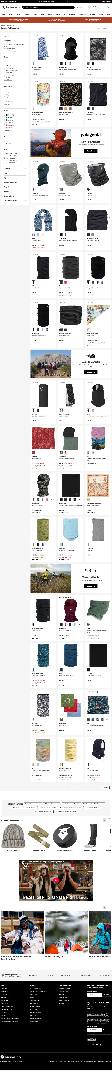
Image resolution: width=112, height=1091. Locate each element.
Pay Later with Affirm (7, 1009)
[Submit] (23, 7)
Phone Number (92, 1026)
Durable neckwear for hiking (72, 804)
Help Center (4, 988)
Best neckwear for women (34, 804)
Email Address (92, 991)
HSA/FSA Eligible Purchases (9, 1021)
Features (7, 169)
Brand (6, 57)
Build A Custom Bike (7, 1006)
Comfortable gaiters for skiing (44, 811)
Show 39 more (8, 80)
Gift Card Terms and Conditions (10, 1018)
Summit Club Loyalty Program (38, 991)
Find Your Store (106, 1)
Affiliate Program (35, 1006)
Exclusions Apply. (91, 1013)
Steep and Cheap (63, 991)
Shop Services (34, 1003)
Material (7, 191)
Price (5, 173)
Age (5, 178)
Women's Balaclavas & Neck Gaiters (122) (14, 45)
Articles (32, 997)
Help (2, 985)
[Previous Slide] (18, 1)
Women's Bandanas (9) (10, 51)
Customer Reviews (10, 201)
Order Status (4, 994)
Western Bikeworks (64, 1000)
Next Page (105, 787)
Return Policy (5, 997)
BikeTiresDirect (63, 997)
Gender (6, 137)
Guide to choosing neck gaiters (48, 807)
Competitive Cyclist (64, 988)
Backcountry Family (65, 985)
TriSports (61, 1003)
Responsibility (9, 196)
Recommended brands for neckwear (71, 807)
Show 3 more (7, 104)
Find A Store (4, 991)
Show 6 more (7, 130)
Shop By (6, 187)
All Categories (34, 1021)
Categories (7, 41)
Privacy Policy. (104, 1023)
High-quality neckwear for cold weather (24, 807)
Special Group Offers (36, 1018)
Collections (33, 1015)
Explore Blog (33, 994)
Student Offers (34, 1009)
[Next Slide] (94, 1)
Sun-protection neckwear (93, 807)
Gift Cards (4, 1015)
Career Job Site (34, 1000)
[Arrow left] (104, 820)
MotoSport (62, 994)
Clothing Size (8, 86)
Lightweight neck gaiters (52, 804)
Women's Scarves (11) (10, 48)
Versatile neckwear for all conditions (67, 811)
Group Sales (4, 1012)
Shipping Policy (5, 1003)
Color (6, 111)
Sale (5, 149)
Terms (98, 1023)
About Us (33, 985)
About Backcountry (35, 988)
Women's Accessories (7, 25)
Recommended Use (10, 182)
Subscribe (106, 995)
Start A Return (5, 1000)
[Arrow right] (109, 820)
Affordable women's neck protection (94, 804)
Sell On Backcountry (36, 1012)
